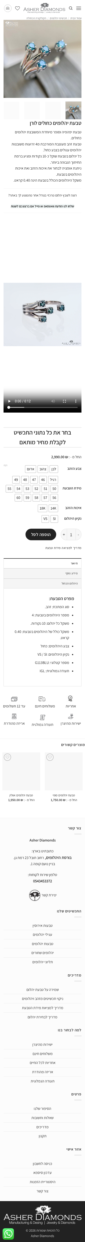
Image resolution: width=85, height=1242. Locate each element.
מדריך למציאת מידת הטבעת (42, 1007)
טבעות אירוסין (43, 925)
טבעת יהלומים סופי (64, 795)
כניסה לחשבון (42, 1163)
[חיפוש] (70, 8)
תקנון (43, 1136)
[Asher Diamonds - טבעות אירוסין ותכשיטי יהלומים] (44, 8)
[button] (78, 8)
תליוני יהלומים (42, 961)
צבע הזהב (74, 468)
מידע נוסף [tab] (71, 573)
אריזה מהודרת (14, 723)
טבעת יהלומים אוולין (21, 795)
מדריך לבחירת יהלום (42, 1017)
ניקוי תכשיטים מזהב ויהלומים (42, 998)
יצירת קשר (49, 895)
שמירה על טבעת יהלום (42, 989)
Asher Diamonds (42, 1235)
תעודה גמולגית (42, 724)
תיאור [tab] (74, 563)
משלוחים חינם (43, 1053)
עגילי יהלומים (42, 934)
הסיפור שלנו (42, 1108)
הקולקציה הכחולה (36, 18)
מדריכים (42, 1126)
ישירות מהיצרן (71, 723)
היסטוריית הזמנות (42, 1182)
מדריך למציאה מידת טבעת (63, 548)
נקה (5, 465)
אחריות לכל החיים (42, 1062)
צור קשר (42, 1191)
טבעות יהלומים (42, 943)
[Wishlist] (17, 8)
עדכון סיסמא (42, 1172)
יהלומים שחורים (42, 952)
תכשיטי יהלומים (58, 18)
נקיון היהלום (72, 518)
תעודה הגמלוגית (43, 1081)
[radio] (54, 469)
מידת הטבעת (72, 488)
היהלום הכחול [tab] (70, 583)
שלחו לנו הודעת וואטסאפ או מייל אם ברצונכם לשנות (42, 206)
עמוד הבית (75, 18)
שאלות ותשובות (42, 1117)
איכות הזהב (73, 508)
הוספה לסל (41, 534)
